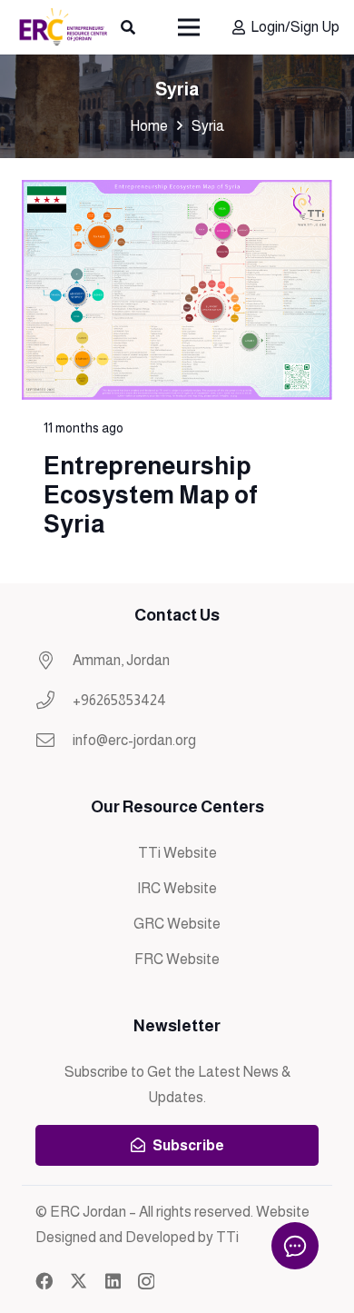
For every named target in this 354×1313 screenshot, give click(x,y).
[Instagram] (146, 1281)
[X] (78, 1280)
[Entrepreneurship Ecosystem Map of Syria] (177, 370)
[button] (128, 27)
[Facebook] (44, 1280)
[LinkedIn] (113, 1280)
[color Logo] (63, 27)
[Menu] (189, 27)
